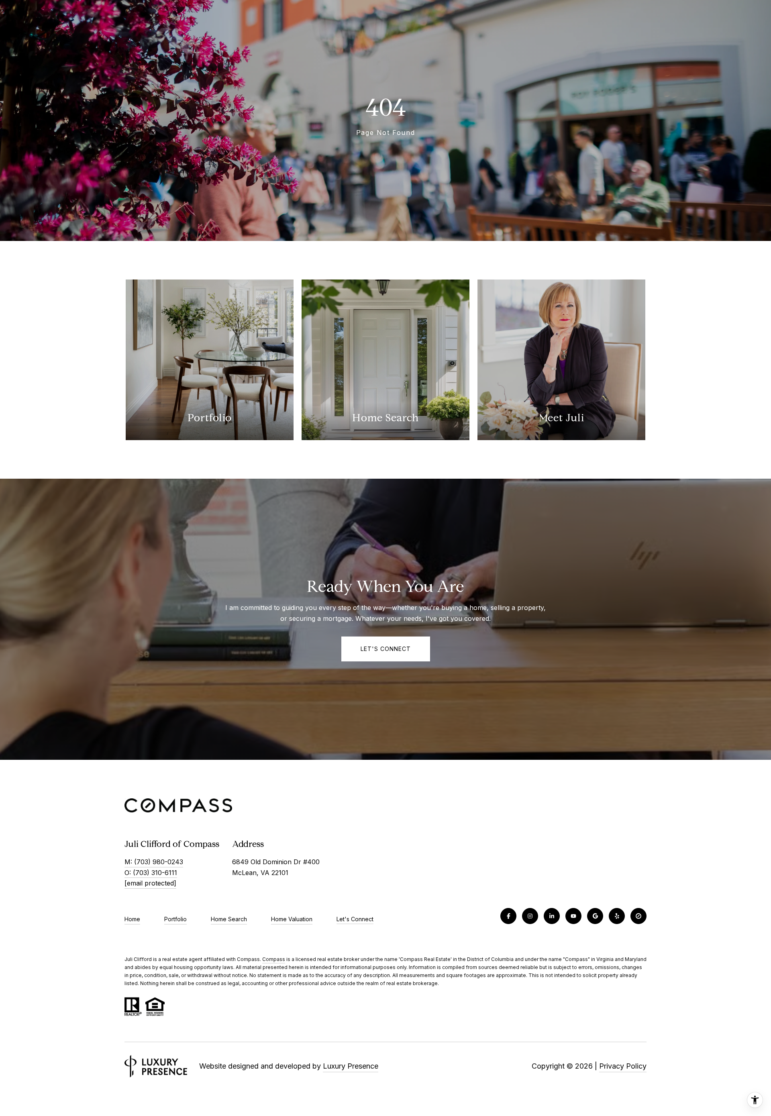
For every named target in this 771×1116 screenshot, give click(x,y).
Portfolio (175, 919)
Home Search (229, 919)
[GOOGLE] (595, 916)
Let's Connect (355, 919)
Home (132, 919)
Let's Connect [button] (386, 648)
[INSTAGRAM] (530, 916)
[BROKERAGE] (638, 916)
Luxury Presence (350, 1066)
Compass (273, 959)
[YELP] (617, 916)
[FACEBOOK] (508, 916)
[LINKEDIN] (552, 916)
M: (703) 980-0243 (153, 862)
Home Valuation (291, 919)
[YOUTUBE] (573, 916)
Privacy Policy (623, 1066)
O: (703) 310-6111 (150, 873)
